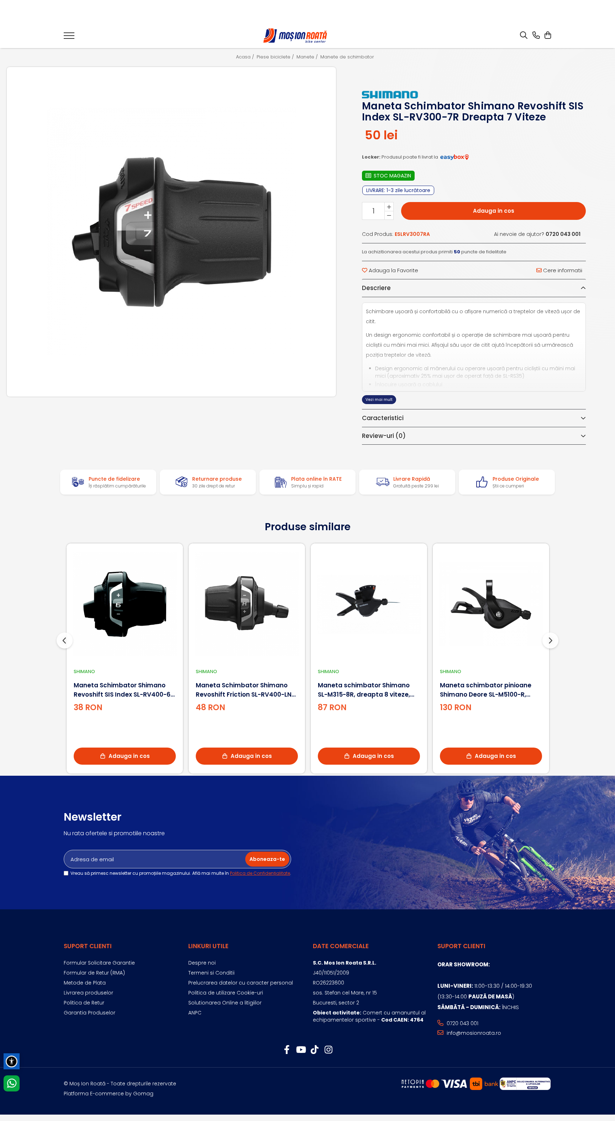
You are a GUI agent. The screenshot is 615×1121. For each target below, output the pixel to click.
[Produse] (69, 37)
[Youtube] (300, 1050)
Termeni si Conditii (211, 972)
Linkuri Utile (208, 946)
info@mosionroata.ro (473, 1033)
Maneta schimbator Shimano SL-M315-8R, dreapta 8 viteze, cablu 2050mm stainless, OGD (365, 690)
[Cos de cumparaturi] (547, 35)
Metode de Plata (85, 982)
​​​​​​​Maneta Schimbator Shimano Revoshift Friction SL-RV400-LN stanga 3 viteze (243, 690)
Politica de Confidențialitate (260, 873)
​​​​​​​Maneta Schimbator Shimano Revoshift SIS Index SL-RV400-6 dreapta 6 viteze (122, 690)
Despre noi (202, 962)
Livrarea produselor (88, 992)
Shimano (84, 671)
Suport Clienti (88, 946)
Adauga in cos (493, 211)
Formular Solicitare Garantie (99, 962)
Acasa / (246, 57)
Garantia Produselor (89, 1012)
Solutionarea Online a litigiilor (225, 1002)
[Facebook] (286, 1050)
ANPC (194, 1012)
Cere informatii (562, 270)
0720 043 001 (461, 1023)
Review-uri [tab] (384, 436)
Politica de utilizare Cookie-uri (225, 992)
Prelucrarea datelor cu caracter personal (240, 982)
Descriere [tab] (376, 288)
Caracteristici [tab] (383, 418)
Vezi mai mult (379, 399)
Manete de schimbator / (349, 57)
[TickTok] (314, 1050)
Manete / (307, 57)
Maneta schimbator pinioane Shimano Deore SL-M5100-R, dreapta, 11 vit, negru (485, 690)
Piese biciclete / (276, 57)
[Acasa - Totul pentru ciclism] (295, 36)
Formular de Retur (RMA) (94, 972)
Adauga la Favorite (392, 270)
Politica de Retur (84, 1002)
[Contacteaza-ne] (536, 35)
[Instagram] (328, 1050)
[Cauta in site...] (523, 35)
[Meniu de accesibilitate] (12, 1061)
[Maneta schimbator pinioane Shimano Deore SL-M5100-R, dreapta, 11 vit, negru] (491, 604)
